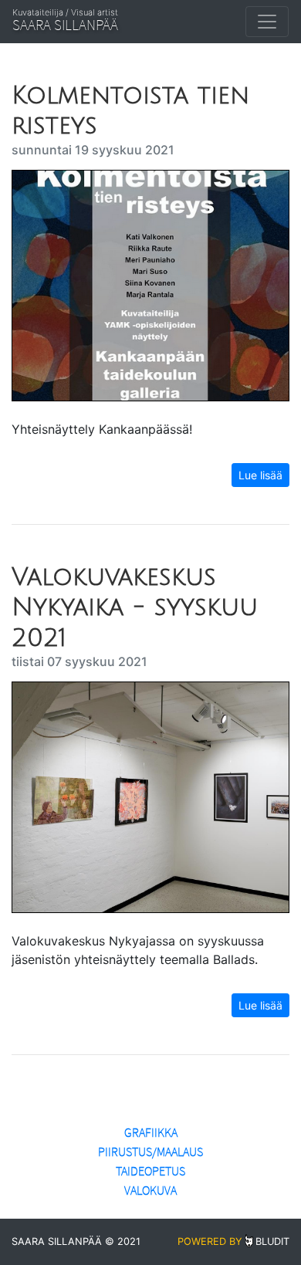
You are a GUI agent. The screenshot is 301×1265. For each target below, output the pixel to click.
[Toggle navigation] (267, 21)
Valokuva (150, 1190)
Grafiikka (151, 1132)
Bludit (272, 1241)
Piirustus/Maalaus (150, 1152)
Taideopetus (150, 1171)
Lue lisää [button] (260, 475)
